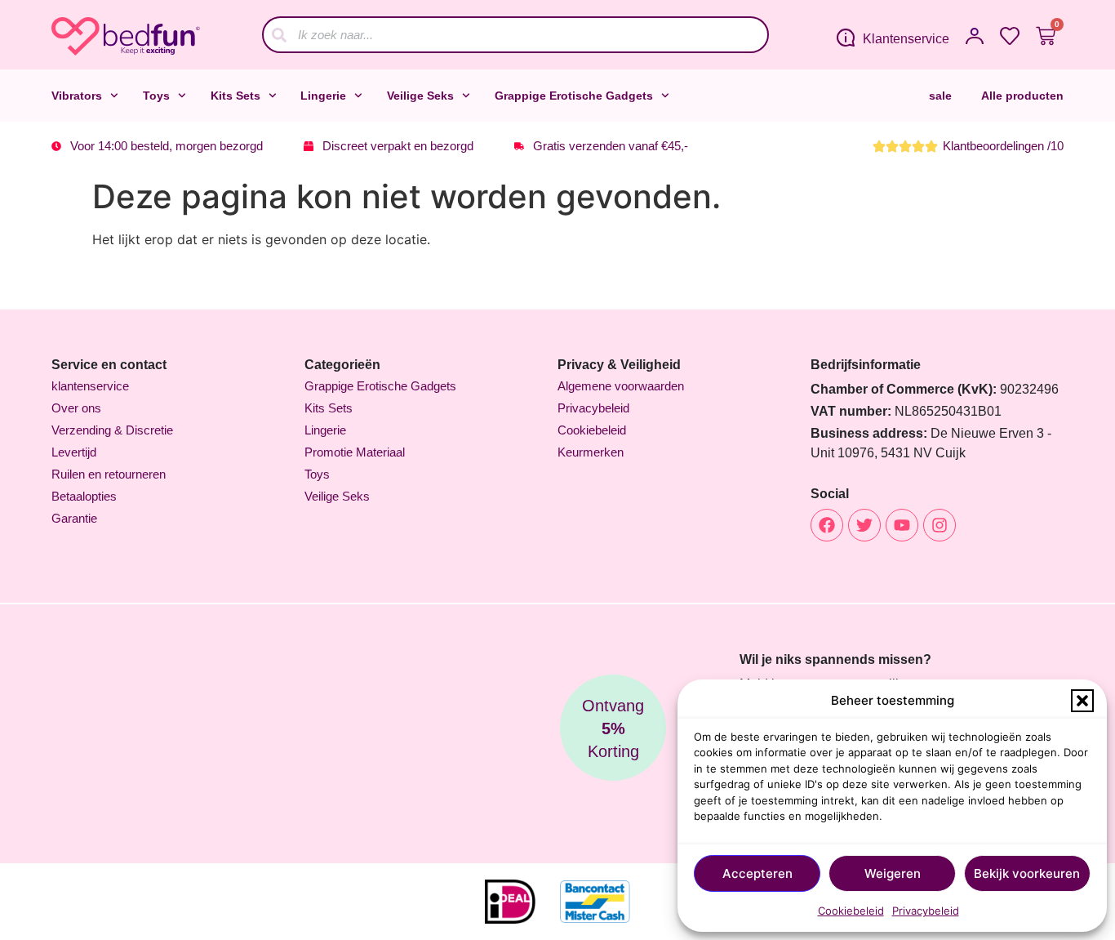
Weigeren (892, 873)
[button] (1082, 701)
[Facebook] (827, 525)
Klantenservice (906, 39)
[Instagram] (939, 525)
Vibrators (76, 95)
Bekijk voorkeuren (1027, 873)
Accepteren (757, 873)
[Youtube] (902, 525)
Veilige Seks (420, 95)
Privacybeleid (925, 910)
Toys (156, 95)
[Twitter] (864, 525)
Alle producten (1022, 95)
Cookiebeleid (851, 910)
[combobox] (515, 34)
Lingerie (323, 95)
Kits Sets (235, 95)
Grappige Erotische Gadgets (574, 95)
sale (940, 95)
